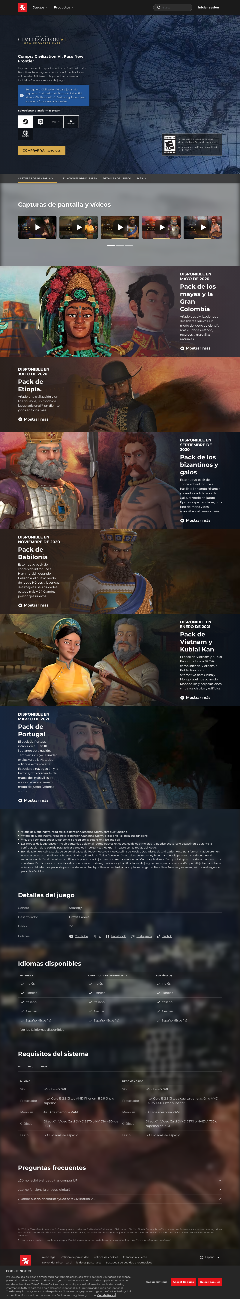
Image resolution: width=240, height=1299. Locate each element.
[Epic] (40, 122)
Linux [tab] (44, 1066)
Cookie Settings (156, 1281)
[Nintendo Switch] (25, 134)
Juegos (38, 7)
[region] (120, 1282)
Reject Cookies (210, 1281)
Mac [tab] (31, 1066)
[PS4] (55, 122)
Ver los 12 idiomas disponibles (42, 1029)
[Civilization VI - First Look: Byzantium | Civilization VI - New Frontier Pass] (161, 227)
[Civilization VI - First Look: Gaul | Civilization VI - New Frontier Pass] (203, 227)
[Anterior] (12, 227)
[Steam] (25, 122)
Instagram (144, 936)
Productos (62, 7)
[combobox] (172, 7)
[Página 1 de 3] (111, 245)
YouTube (81, 936)
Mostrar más (198, 348)
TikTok (167, 936)
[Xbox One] (71, 122)
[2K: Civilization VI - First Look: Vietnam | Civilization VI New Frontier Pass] (78, 227)
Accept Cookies (183, 1281)
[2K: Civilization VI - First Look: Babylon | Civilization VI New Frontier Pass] (120, 227)
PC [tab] (20, 1066)
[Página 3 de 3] (129, 245)
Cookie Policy (106, 1295)
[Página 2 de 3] (120, 245)
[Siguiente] (227, 227)
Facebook (118, 936)
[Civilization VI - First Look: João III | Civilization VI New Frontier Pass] (37, 227)
